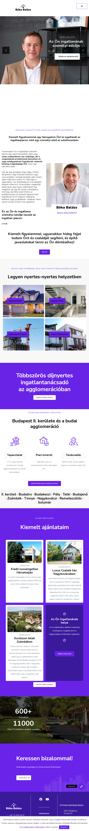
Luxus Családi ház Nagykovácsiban (64, 572)
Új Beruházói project (18, 334)
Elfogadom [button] (64, 827)
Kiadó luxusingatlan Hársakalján (24, 570)
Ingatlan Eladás (15, 301)
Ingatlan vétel (57, 301)
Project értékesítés (59, 334)
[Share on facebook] (2, 224)
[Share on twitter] (4, 224)
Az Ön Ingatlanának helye (64, 621)
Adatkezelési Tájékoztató (33, 827)
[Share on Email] (6, 224)
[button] (81, 6)
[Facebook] (41, 799)
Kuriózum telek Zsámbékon (24, 640)
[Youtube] (47, 799)
